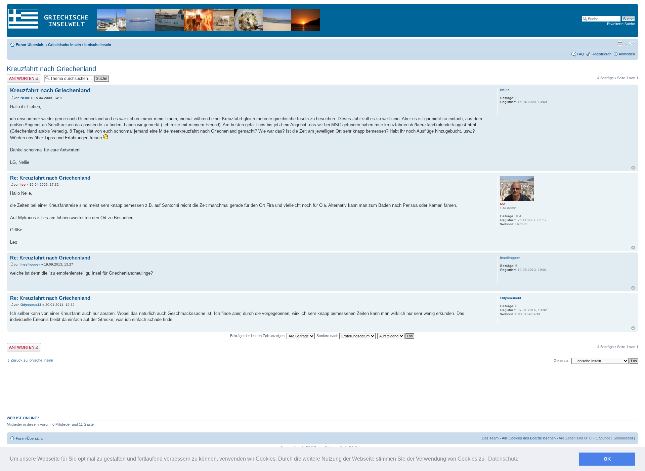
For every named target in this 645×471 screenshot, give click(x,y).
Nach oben (633, 168)
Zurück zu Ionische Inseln (32, 360)
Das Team (490, 438)
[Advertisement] (322, 393)
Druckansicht (620, 43)
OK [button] (607, 459)
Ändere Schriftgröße (630, 43)
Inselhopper (30, 264)
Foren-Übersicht (30, 45)
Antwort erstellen (20, 76)
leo (23, 184)
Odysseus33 (30, 305)
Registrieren (601, 54)
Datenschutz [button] (503, 459)
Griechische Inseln (64, 45)
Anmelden (627, 54)
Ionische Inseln (97, 45)
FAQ (580, 54)
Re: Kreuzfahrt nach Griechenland (50, 178)
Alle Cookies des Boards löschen (529, 438)
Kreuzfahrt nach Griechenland (51, 69)
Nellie (25, 98)
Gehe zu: (561, 361)
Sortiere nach (327, 336)
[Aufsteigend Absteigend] (396, 336)
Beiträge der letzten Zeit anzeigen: (258, 336)
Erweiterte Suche (621, 24)
